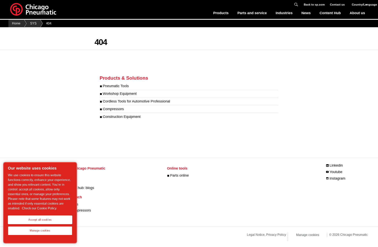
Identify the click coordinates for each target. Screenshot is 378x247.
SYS (33, 23)
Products (221, 13)
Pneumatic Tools (116, 86)
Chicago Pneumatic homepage (33, 9)
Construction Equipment (122, 117)
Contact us (337, 4)
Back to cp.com (314, 4)
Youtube (336, 172)
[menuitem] (221, 14)
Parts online (179, 175)
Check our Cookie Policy (39, 208)
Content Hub (330, 13)
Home (16, 23)
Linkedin (336, 165)
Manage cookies (307, 235)
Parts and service (252, 13)
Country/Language (360, 4)
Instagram (337, 178)
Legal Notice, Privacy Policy (266, 234)
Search (296, 4)
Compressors (113, 109)
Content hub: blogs (79, 188)
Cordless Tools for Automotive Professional (136, 101)
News (306, 13)
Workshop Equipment (120, 94)
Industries (284, 13)
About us (357, 13)
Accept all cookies (40, 219)
